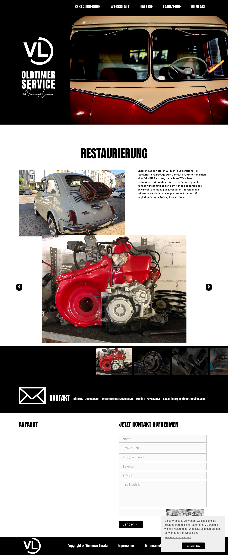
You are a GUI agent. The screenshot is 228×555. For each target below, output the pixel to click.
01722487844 (151, 399)
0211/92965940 (89, 399)
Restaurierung (88, 6)
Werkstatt (120, 6)
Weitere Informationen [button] (178, 537)
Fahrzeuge (172, 6)
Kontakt (198, 6)
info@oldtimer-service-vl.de (188, 399)
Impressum (126, 546)
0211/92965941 (124, 399)
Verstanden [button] (193, 546)
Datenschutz (154, 546)
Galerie (146, 6)
